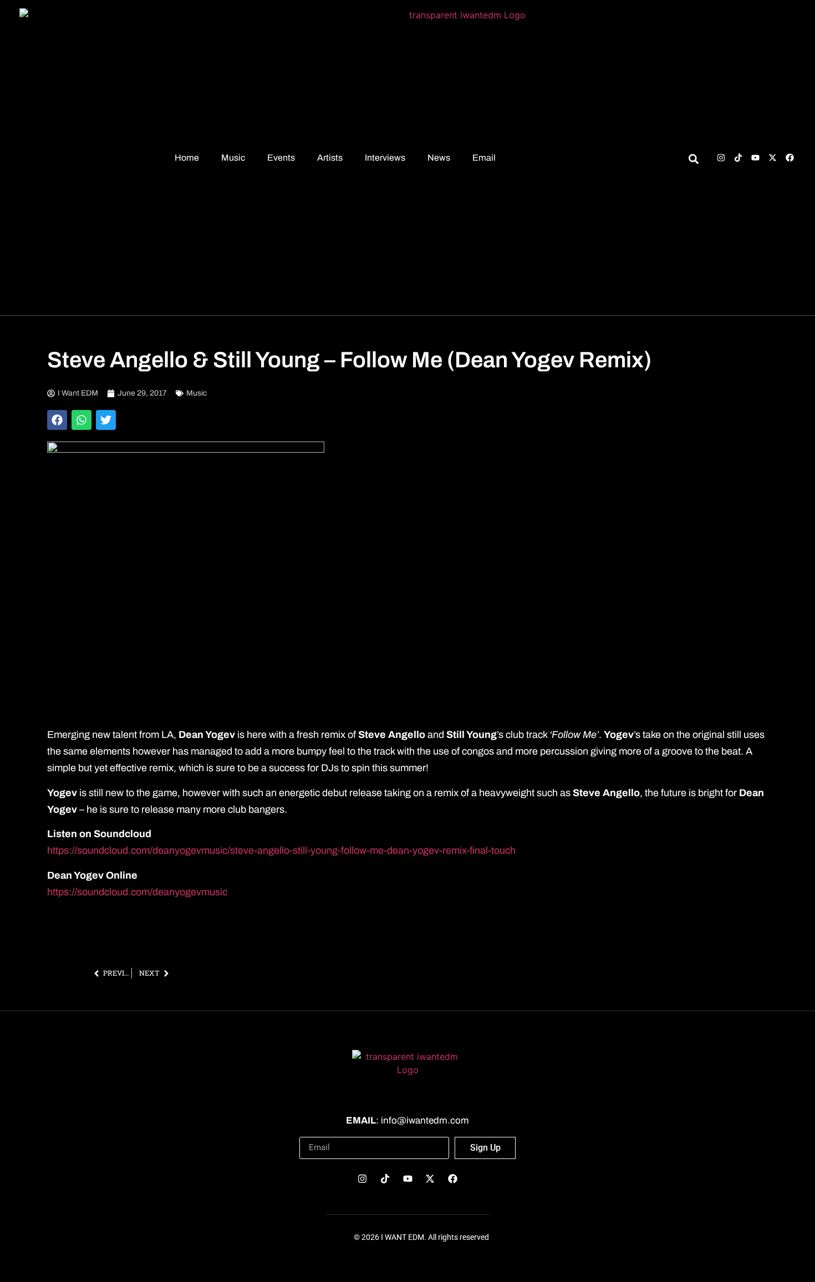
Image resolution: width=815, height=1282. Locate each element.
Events (281, 157)
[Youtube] (755, 157)
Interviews (385, 157)
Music (233, 157)
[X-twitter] (772, 157)
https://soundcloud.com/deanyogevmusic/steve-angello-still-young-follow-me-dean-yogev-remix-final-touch (281, 850)
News (438, 157)
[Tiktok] (738, 157)
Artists (330, 157)
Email (484, 157)
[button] (57, 420)
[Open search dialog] (693, 161)
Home (187, 157)
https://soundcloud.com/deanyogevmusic (137, 892)
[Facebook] (790, 157)
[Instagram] (721, 157)
